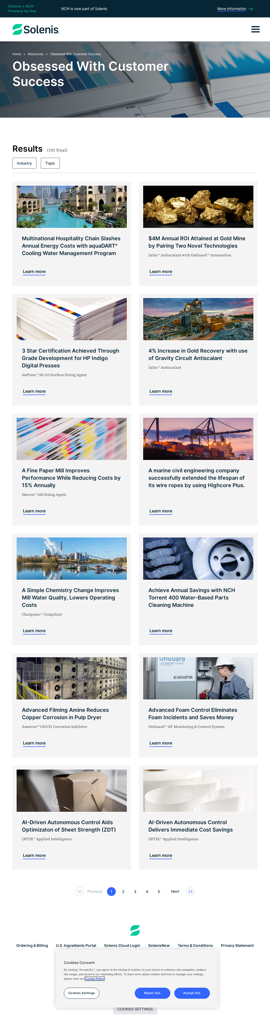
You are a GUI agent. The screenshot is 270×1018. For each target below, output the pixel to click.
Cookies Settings (135, 1009)
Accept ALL (192, 993)
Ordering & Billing (32, 945)
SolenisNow (159, 945)
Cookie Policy (94, 978)
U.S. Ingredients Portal (76, 945)
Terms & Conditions (195, 945)
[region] (137, 978)
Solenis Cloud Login (122, 945)
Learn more (34, 271)
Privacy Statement (237, 945)
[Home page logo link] (135, 930)
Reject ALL (152, 993)
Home (16, 54)
